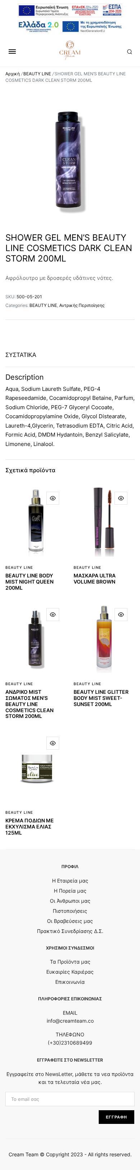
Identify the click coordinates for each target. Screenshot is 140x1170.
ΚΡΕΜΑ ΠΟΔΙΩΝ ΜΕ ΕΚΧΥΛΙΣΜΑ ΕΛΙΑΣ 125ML (29, 826)
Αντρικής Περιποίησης (81, 305)
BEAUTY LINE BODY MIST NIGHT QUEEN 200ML (29, 581)
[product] (52, 498)
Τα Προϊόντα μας (70, 962)
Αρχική (12, 73)
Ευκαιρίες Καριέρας (70, 972)
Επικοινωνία (70, 982)
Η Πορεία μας (70, 891)
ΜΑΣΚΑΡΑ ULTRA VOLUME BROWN (95, 578)
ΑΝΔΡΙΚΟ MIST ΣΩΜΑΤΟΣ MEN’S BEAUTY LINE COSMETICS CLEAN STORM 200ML (29, 704)
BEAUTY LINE (37, 73)
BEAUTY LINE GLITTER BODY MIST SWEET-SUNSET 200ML (101, 698)
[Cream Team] (70, 50)
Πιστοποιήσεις (70, 911)
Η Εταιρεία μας (70, 881)
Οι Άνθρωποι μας (70, 901)
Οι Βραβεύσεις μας (70, 921)
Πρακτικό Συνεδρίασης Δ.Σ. (70, 931)
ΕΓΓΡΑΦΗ (116, 1117)
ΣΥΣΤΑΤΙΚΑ (20, 355)
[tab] (20, 355)
